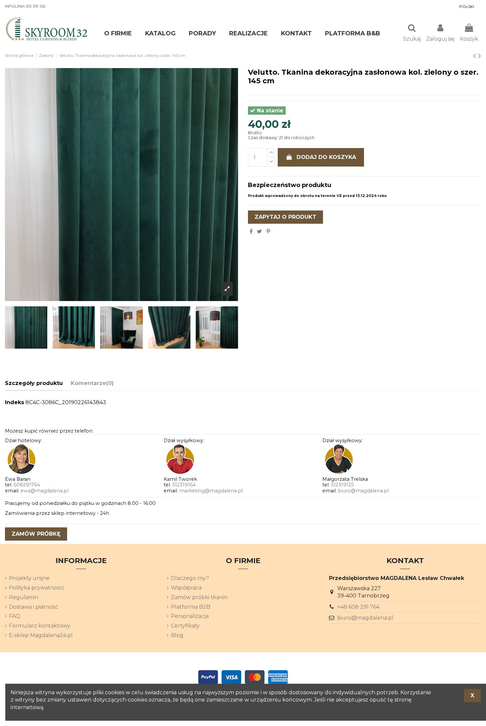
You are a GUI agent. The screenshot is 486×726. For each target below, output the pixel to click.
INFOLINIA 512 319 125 (25, 6)
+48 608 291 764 (358, 607)
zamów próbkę (36, 534)
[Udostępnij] (251, 231)
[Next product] (479, 55)
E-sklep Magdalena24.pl (41, 635)
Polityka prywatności (36, 588)
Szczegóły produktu (34, 383)
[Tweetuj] (259, 231)
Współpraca (186, 588)
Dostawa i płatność (33, 607)
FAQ (14, 616)
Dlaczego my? (190, 578)
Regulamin (23, 597)
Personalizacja (190, 616)
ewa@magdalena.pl (44, 491)
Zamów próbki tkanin (199, 597)
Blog (177, 635)
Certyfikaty (185, 626)
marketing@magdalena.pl (211, 491)
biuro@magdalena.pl (363, 491)
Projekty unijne (29, 578)
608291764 (27, 485)
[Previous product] (475, 55)
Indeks (14, 402)
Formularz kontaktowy (39, 626)
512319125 (342, 485)
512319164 (184, 485)
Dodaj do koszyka (326, 157)
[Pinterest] (268, 231)
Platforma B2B (190, 607)
